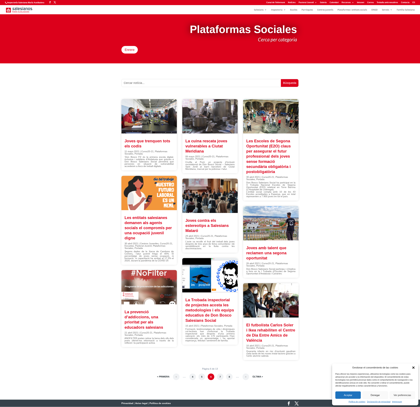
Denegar (375, 395)
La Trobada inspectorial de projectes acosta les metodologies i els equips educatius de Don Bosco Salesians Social (209, 310)
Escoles (293, 10)
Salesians (258, 10)
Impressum (397, 402)
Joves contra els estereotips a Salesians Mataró (207, 225)
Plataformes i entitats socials (352, 10)
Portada (139, 153)
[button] (413, 367)
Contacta (405, 2)
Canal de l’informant (275, 2)
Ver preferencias (402, 395)
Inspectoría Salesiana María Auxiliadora (25, 2)
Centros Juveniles (149, 243)
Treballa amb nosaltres (387, 2)
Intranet (360, 2)
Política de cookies (357, 402)
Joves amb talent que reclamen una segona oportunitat (266, 253)
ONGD (374, 10)
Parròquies (307, 10)
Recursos (346, 2)
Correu (370, 2)
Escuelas (129, 245)
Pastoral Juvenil (306, 2)
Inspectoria (277, 10)
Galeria (323, 2)
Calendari (334, 2)
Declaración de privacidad (378, 402)
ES (413, 2)
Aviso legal (141, 403)
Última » (257, 376)
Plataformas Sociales (212, 325)
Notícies (292, 2)
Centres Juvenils (325, 10)
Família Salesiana (406, 10)
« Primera (163, 376)
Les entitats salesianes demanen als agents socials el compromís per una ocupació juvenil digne (148, 227)
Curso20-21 (147, 151)
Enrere (130, 50)
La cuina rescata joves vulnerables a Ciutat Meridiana (206, 146)
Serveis (385, 10)
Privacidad (127, 403)
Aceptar (348, 395)
